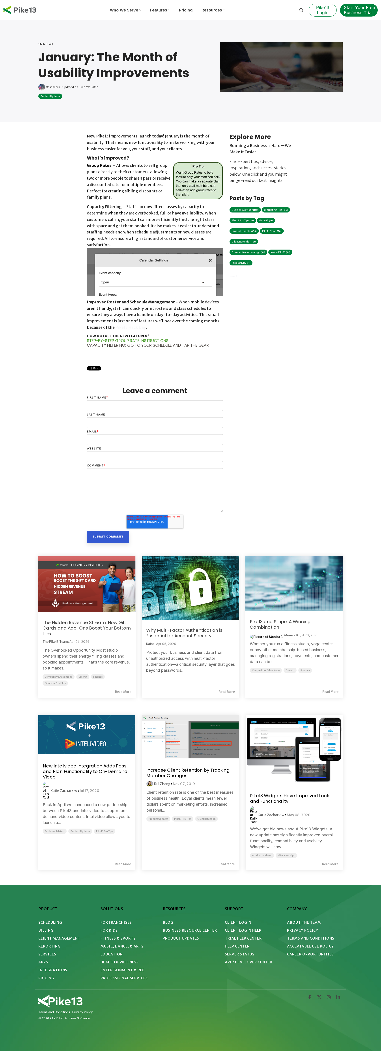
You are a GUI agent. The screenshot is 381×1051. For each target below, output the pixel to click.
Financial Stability (55, 683)
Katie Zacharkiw (63, 790)
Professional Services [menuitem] (124, 978)
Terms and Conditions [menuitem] (310, 938)
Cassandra (53, 87)
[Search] (301, 10)
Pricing (186, 10)
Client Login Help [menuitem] (243, 930)
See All (234, 276)
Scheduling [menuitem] (50, 922)
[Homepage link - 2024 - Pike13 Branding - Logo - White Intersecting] (60, 1006)
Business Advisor (245, 209)
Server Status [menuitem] (239, 954)
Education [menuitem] (112, 954)
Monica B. (291, 635)
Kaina (150, 644)
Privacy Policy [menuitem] (302, 930)
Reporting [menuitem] (49, 946)
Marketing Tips (276, 209)
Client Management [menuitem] (59, 938)
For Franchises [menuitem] (116, 922)
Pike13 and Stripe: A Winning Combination (280, 624)
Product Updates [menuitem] (181, 938)
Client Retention (244, 241)
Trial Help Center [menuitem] (243, 938)
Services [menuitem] (47, 954)
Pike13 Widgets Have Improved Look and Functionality (289, 798)
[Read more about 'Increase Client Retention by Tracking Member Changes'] (190, 736)
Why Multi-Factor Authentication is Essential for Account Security (184, 633)
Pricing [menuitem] (46, 978)
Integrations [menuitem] (52, 970)
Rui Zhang (162, 784)
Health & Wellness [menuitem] (120, 962)
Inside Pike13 (280, 252)
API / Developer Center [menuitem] (248, 962)
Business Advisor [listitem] (54, 831)
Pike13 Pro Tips (243, 220)
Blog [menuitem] (168, 922)
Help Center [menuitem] (237, 946)
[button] (310, 997)
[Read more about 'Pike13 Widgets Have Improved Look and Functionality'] (294, 749)
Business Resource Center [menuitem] (190, 930)
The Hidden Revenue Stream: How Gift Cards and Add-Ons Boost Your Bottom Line (87, 628)
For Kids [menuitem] (109, 930)
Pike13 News (272, 231)
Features (158, 10)
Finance (98, 676)
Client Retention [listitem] (206, 818)
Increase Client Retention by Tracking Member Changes (188, 773)
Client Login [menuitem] (238, 922)
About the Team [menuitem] (304, 922)
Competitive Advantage (248, 252)
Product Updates (50, 96)
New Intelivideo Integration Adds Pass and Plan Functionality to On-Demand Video (85, 771)
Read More (123, 692)
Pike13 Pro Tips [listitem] (104, 831)
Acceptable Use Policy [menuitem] (310, 946)
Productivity (241, 262)
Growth (266, 220)
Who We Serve (124, 10)
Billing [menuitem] (46, 930)
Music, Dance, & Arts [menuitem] (122, 946)
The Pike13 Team (55, 642)
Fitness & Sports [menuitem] (118, 938)
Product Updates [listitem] (80, 831)
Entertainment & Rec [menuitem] (123, 970)
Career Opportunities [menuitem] (310, 954)
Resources (212, 10)
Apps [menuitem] (43, 962)
